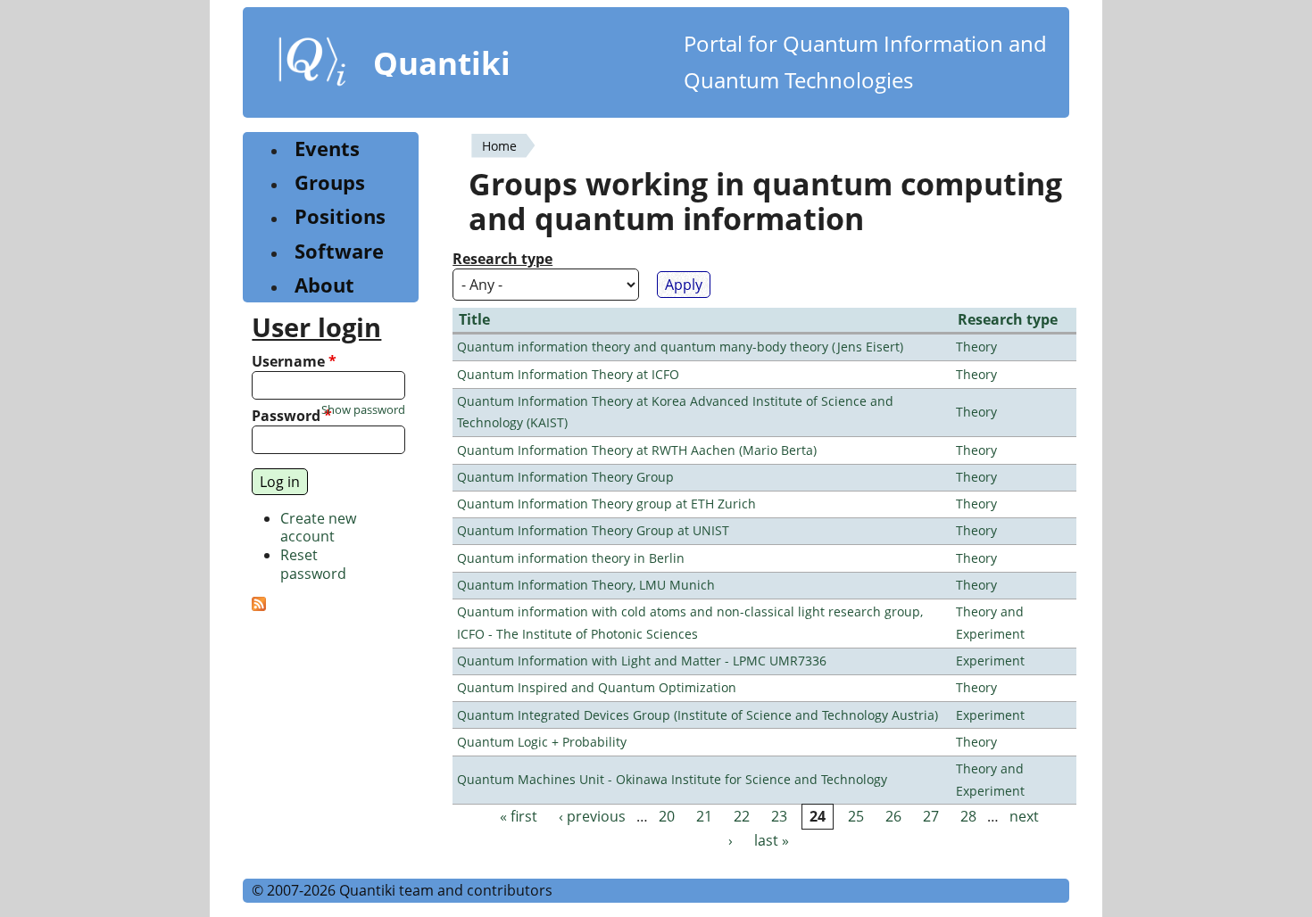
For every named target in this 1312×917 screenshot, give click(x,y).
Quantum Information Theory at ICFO (568, 374)
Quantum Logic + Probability (542, 741)
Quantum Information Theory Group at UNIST (593, 530)
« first (518, 816)
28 (968, 816)
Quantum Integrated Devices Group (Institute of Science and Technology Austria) (697, 714)
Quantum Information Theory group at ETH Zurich (606, 503)
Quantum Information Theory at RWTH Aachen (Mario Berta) (637, 450)
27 (931, 816)
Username (294, 361)
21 (704, 816)
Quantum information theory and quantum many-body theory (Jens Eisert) (680, 346)
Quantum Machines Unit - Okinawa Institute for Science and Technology (672, 779)
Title (474, 319)
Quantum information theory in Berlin (571, 557)
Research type (502, 259)
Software (339, 251)
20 (667, 816)
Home (499, 145)
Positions (340, 216)
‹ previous (592, 816)
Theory (976, 346)
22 (742, 816)
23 (779, 816)
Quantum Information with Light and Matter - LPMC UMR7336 (641, 660)
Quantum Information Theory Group (565, 476)
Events (327, 148)
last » (771, 841)
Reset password (313, 564)
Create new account (318, 527)
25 (856, 816)
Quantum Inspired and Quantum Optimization (596, 687)
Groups (330, 182)
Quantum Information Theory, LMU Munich (586, 584)
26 (893, 816)
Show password (363, 409)
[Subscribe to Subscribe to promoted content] (259, 605)
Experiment (990, 660)
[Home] (312, 65)
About (324, 285)
